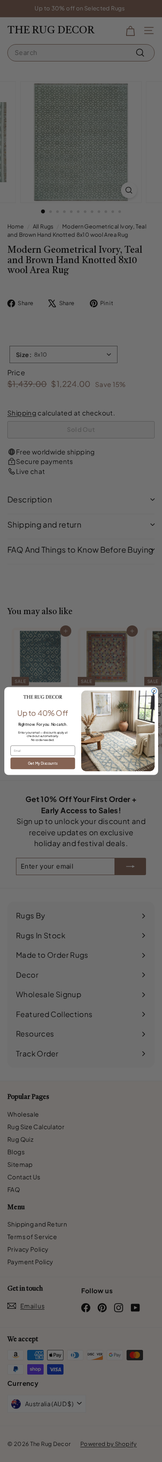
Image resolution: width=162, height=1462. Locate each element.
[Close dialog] (153, 691)
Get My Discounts (42, 763)
